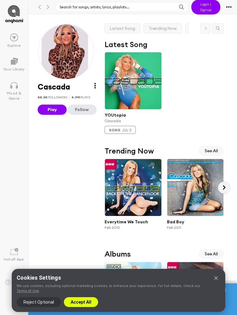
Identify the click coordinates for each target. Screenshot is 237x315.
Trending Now (163, 28)
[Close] (216, 278)
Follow (82, 109)
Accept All (81, 302)
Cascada (113, 120)
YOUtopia (115, 115)
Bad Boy (175, 222)
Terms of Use (28, 291)
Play (52, 109)
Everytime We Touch (126, 222)
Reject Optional (38, 302)
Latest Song (122, 28)
